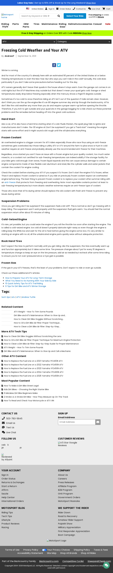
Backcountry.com (49, 561)
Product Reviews (10, 523)
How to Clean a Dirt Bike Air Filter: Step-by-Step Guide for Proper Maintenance (41, 343)
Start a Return (9, 486)
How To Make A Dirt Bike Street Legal (21, 385)
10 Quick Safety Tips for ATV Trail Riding (24, 283)
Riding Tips (7, 512)
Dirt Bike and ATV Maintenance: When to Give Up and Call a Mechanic (37, 351)
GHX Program (65, 493)
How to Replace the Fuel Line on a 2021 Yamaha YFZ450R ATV (33, 361)
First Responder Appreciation (74, 531)
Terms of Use (12, 549)
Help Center (8, 497)
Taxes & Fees (101, 549)
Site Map (51, 553)
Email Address (66, 417)
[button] (94, 8)
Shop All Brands (68, 553)
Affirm (5, 490)
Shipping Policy (82, 549)
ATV (18, 297)
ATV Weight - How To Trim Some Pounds (23, 347)
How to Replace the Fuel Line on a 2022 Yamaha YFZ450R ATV (33, 364)
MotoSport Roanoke (69, 501)
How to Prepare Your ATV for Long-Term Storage (28, 278)
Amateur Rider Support (70, 520)
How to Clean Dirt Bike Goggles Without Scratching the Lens (32, 336)
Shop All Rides (88, 553)
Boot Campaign (66, 535)
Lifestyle (6, 520)
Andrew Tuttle (28, 297)
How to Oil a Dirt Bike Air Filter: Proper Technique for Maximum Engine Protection (42, 340)
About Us (63, 475)
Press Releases (66, 482)
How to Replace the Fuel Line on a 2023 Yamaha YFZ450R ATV (33, 368)
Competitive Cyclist (73, 561)
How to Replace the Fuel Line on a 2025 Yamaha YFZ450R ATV (33, 375)
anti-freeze (10, 182)
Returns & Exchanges (13, 482)
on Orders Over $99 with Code (56, 33)
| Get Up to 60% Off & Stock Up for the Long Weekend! (56, 3)
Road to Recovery (67, 516)
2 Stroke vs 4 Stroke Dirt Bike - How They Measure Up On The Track (35, 396)
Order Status (8, 478)
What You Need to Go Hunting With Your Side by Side (30, 280)
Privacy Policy (30, 549)
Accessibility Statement (30, 553)
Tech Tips (7, 516)
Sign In (5, 475)
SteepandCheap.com (99, 561)
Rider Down (64, 512)
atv (13, 297)
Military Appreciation (69, 527)
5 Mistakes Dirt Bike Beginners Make (20, 393)
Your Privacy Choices (58, 550)
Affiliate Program (67, 486)
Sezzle (5, 493)
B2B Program (65, 490)
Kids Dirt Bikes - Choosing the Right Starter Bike (26, 389)
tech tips (6, 297)
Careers (62, 478)
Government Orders (69, 497)
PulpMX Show (65, 523)
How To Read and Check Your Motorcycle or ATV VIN (28, 400)
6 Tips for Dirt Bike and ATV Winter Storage (25, 286)
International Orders (13, 501)
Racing (5, 527)
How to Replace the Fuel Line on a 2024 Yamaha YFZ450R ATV (33, 372)
